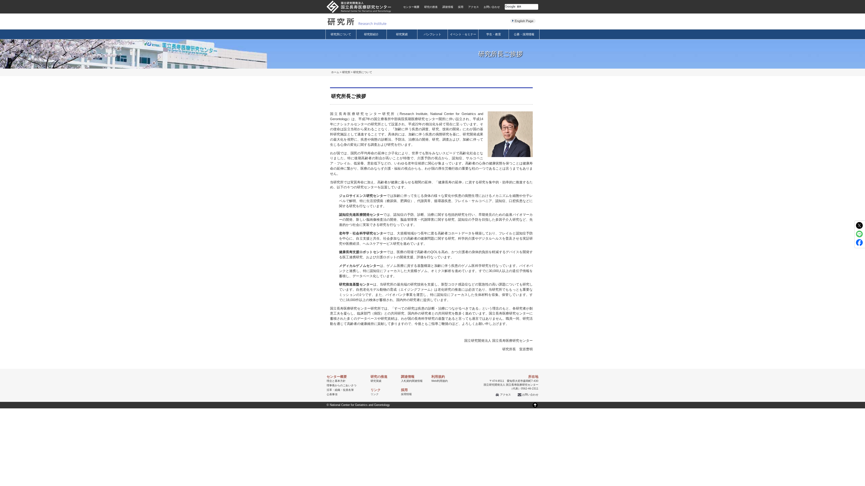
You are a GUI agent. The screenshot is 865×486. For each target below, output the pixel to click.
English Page (524, 21)
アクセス (473, 7)
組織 (337, 390)
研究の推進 (431, 7)
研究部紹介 (371, 34)
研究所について (341, 34)
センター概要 (411, 7)
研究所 (346, 72)
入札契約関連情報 (412, 380)
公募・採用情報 (524, 34)
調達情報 (447, 7)
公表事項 (332, 394)
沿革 (329, 390)
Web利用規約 (439, 380)
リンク (375, 394)
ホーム (335, 72)
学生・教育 (493, 34)
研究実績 (402, 34)
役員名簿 (348, 390)
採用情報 (406, 394)
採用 (460, 7)
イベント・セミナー (463, 34)
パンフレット (432, 34)
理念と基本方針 (336, 380)
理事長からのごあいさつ (341, 385)
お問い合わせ (492, 7)
